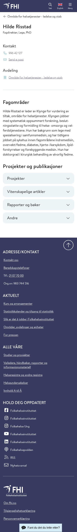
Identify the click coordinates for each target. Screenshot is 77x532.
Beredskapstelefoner (16, 268)
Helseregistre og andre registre (23, 375)
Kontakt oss (11, 260)
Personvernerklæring (17, 518)
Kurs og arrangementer (18, 303)
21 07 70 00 (16, 275)
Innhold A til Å (13, 390)
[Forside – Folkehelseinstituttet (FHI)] (11, 6)
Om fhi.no (10, 503)
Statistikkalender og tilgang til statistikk (29, 311)
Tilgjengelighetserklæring (19, 511)
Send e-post (16, 59)
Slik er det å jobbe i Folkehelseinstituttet (29, 319)
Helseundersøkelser (16, 383)
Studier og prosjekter (17, 355)
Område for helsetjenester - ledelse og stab (35, 77)
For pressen (11, 335)
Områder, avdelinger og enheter (24, 327)
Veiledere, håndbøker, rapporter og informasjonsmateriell (25, 365)
